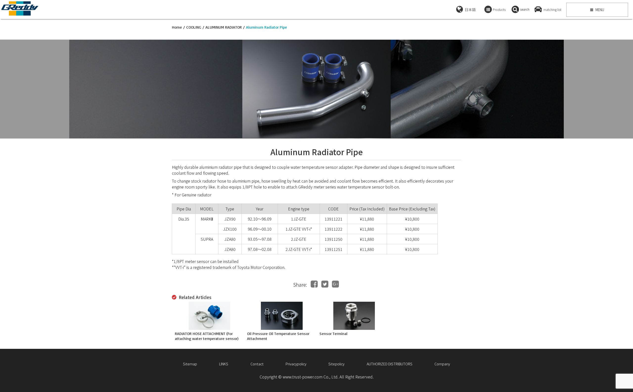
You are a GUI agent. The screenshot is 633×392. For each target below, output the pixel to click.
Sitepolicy (336, 363)
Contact (257, 363)
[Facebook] (314, 284)
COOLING (193, 27)
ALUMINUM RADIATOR (223, 27)
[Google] (335, 284)
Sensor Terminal (333, 333)
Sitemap (190, 363)
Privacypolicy (296, 363)
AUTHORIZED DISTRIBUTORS (389, 363)
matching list (552, 9)
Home (177, 27)
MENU (599, 9)
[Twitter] (324, 284)
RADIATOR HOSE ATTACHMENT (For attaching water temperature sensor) (206, 336)
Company (442, 363)
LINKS (223, 363)
